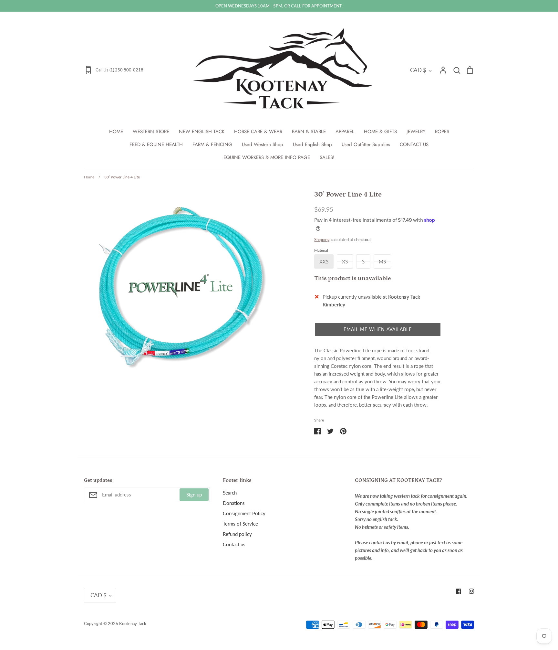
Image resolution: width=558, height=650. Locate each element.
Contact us (234, 544)
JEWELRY (416, 131)
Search (230, 492)
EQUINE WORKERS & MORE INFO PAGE (266, 157)
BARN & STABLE (309, 131)
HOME (116, 131)
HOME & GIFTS (380, 131)
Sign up (194, 494)
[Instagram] (471, 591)
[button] (377, 330)
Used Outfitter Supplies (366, 144)
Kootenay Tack (132, 623)
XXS (323, 261)
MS (382, 261)
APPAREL (345, 131)
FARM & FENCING (212, 144)
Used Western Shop (262, 144)
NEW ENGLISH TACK (201, 131)
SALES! (327, 157)
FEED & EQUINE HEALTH (156, 144)
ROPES (442, 131)
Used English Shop (312, 144)
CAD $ (418, 70)
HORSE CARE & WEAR (258, 131)
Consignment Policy (244, 513)
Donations (234, 503)
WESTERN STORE (151, 131)
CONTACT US (414, 144)
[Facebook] (458, 591)
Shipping (322, 239)
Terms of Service (240, 524)
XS (345, 261)
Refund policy (237, 534)
